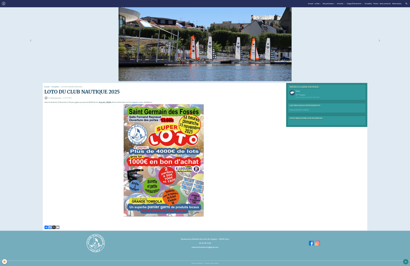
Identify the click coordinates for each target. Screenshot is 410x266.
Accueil (310, 4)
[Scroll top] (405, 261)
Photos (375, 4)
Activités (340, 4)
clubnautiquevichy (56, 98)
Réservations (396, 4)
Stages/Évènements (354, 4)
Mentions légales (197, 263)
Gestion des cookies (212, 263)
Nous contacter (385, 4)
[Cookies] (4, 261)
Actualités (368, 4)
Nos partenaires (328, 4)
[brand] (4, 3)
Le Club (317, 4)
